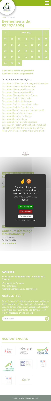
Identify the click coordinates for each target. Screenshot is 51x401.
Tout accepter (25, 207)
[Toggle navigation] (47, 3)
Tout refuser (25, 211)
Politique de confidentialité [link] (25, 221)
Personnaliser (25, 216)
